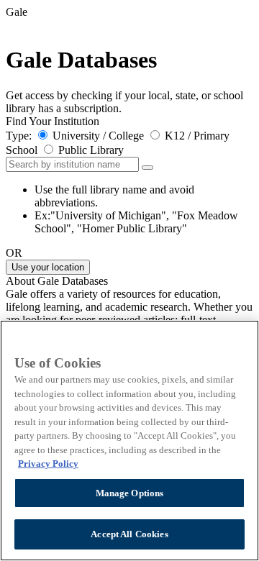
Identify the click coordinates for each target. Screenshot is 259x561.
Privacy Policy (48, 463)
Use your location (48, 267)
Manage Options (130, 493)
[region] (129, 440)
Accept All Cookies (129, 534)
